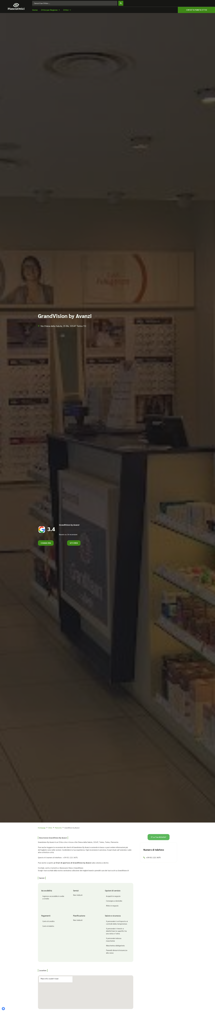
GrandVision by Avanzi (69, 524)
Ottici (50, 828)
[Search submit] (120, 3)
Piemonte (58, 828)
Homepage (42, 828)
